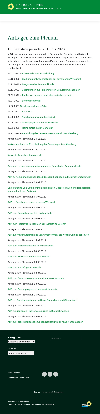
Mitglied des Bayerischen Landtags (38, 8)
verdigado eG (50, 404)
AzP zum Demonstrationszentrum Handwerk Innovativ (36, 278)
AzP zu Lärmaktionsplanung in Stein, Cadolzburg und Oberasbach (42, 300)
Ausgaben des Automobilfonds (38, 84)
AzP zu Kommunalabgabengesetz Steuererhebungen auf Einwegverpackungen (50, 177)
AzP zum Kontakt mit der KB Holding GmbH (30, 213)
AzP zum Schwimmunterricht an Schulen (29, 256)
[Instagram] (50, 374)
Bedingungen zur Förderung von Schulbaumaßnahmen (51, 90)
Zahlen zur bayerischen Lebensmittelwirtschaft (46, 95)
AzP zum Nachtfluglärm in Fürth (24, 267)
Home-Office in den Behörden (37, 128)
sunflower (26, 404)
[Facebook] (44, 374)
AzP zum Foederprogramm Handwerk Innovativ (32, 289)
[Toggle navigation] (89, 17)
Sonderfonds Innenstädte (33, 106)
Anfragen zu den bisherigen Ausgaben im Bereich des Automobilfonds (44, 166)
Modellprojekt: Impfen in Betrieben (40, 122)
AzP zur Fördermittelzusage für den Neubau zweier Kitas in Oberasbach (46, 322)
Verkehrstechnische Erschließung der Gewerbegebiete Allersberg (42, 144)
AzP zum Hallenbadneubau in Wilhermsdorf (30, 245)
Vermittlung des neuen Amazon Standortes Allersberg (50, 133)
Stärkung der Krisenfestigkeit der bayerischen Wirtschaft (51, 79)
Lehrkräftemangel (31, 100)
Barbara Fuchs (29, 5)
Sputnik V (27, 111)
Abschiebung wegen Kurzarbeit (38, 117)
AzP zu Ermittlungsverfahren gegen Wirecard (31, 202)
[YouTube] (55, 374)
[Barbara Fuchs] (11, 6)
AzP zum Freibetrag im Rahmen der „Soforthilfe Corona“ (37, 224)
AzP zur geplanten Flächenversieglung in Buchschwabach (38, 311)
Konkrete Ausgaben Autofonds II (24, 155)
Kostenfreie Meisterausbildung (38, 73)
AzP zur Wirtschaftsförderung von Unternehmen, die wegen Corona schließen (48, 234)
